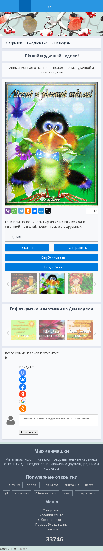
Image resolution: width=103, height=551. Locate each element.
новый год (51, 485)
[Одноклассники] (28, 211)
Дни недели (61, 43)
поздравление (87, 493)
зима (67, 493)
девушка (15, 485)
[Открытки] (25, 6)
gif (6, 493)
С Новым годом (46, 493)
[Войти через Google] (22, 401)
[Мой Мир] (41, 211)
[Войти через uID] (22, 372)
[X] (48, 211)
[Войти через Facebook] (22, 387)
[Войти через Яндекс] (22, 394)
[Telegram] (21, 211)
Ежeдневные (37, 43)
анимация (71, 485)
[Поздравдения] (61, 6)
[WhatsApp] (14, 211)
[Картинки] (37, 6)
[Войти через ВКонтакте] (22, 379)
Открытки (14, 43)
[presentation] (7, 332)
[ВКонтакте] (34, 211)
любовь (32, 485)
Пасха (89, 485)
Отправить (28, 432)
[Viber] (8, 211)
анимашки (21, 493)
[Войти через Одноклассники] (22, 408)
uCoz (23, 548)
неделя (15, 236)
